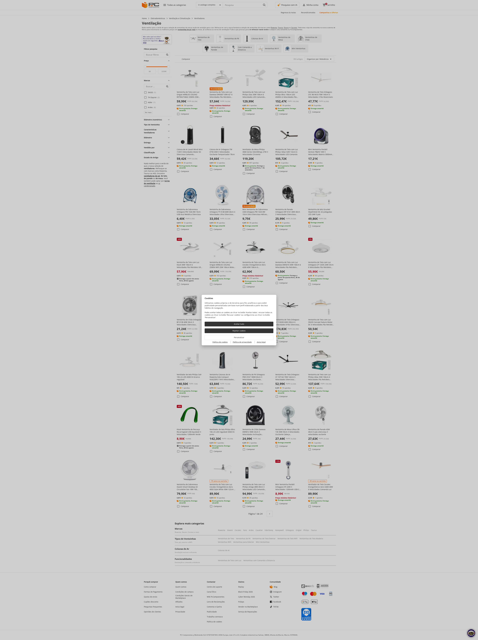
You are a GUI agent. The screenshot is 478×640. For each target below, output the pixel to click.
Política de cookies (220, 342)
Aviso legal (261, 342)
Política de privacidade (242, 342)
